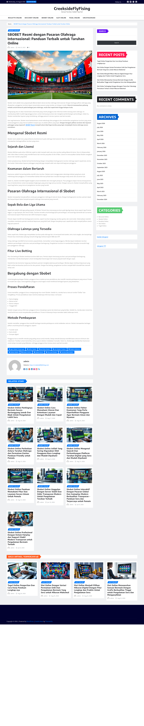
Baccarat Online (32, 18)
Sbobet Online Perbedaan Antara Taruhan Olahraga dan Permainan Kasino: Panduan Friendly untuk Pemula (20, 453)
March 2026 (100, 143)
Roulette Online (15, 18)
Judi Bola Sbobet (45, 349)
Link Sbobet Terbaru (60, 349)
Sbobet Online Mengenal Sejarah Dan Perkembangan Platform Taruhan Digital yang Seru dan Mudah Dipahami (79, 453)
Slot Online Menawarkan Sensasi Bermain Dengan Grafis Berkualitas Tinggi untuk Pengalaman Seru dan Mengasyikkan (120, 590)
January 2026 (101, 151)
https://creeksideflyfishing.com (39, 365)
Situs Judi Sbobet (52, 352)
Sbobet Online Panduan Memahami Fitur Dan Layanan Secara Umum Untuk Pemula (19, 493)
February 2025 (101, 195)
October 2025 (101, 163)
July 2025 (100, 175)
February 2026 (101, 147)
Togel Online (74, 18)
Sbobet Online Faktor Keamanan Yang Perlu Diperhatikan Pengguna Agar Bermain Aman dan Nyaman (78, 412)
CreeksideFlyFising (72, 8)
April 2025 (100, 187)
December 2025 (102, 155)
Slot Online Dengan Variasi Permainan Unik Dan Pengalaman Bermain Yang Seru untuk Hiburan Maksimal (55, 589)
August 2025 (101, 171)
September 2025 (102, 167)
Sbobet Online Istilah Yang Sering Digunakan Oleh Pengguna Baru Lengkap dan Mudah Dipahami (49, 452)
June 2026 (100, 131)
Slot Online (61, 18)
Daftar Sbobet (32, 349)
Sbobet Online (47, 18)
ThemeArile (48, 621)
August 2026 (101, 123)
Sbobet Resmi (39, 352)
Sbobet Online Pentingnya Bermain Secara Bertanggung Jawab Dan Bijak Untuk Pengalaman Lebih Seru (20, 412)
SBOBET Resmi (30, 125)
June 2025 (100, 179)
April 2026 (100, 139)
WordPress (30, 621)
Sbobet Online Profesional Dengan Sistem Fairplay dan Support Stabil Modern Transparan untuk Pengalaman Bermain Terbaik (20, 538)
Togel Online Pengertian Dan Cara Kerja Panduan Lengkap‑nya (21, 587)
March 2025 (100, 191)
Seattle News (39, 621)
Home (10, 24)
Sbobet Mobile (14, 352)
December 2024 (102, 199)
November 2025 (102, 159)
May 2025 (100, 183)
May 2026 (100, 135)
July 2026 (100, 127)
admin (12, 47)
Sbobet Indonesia (75, 349)
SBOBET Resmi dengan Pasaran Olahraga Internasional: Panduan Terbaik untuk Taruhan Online (42, 24)
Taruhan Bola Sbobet (67, 352)
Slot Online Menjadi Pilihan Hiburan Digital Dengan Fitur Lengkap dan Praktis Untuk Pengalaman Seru (88, 589)
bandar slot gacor (102, 237)
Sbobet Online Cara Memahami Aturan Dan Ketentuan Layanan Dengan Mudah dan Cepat (49, 411)
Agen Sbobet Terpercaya (17, 349)
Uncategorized (89, 18)
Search (102, 31)
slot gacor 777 (101, 246)
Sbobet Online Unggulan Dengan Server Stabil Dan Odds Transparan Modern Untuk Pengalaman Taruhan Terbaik (49, 494)
